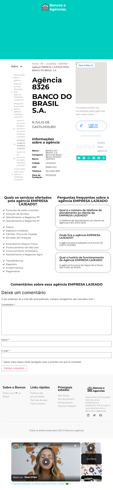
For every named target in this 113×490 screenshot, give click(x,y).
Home (35, 63)
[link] (15, 447)
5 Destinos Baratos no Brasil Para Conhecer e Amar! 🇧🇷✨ (45, 446)
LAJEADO (51, 63)
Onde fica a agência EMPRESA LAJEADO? (22, 144)
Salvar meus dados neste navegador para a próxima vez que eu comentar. (43, 362)
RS (42, 63)
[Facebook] (100, 415)
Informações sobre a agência (19, 77)
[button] (21, 66)
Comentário (8, 304)
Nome (5, 340)
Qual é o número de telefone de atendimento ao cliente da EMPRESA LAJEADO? (23, 128)
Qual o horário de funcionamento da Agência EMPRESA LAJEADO (24, 159)
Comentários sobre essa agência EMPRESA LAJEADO (20, 174)
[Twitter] (94, 415)
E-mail (5, 351)
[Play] (91, 470)
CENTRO (63, 63)
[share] (75, 445)
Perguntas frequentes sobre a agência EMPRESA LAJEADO (19, 110)
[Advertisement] (56, 36)
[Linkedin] (88, 415)
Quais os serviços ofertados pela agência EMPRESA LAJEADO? (19, 92)
